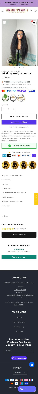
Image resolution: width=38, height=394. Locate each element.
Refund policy (19, 327)
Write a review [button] (19, 257)
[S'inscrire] (31, 350)
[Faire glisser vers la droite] (23, 67)
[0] (34, 23)
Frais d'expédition (7, 84)
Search (19, 317)
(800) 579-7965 (20, 290)
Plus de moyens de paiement (19, 127)
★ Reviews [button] (36, 199)
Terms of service (19, 322)
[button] (2, 10)
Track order (19, 331)
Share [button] (6, 216)
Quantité (5, 105)
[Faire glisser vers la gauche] (14, 67)
